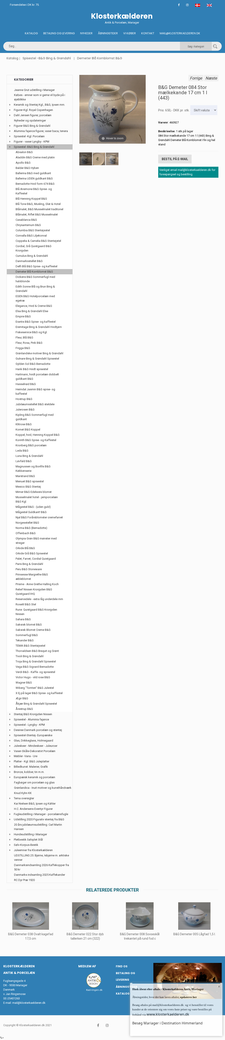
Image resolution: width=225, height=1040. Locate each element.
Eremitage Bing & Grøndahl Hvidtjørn (39, 327)
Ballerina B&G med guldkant (33, 173)
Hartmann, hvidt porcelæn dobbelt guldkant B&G (37, 376)
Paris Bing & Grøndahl (29, 564)
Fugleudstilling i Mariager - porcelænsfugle (41, 814)
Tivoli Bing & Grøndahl (30, 656)
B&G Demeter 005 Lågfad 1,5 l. (194, 934)
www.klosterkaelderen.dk (168, 1014)
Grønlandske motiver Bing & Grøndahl (39, 353)
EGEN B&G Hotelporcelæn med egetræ (35, 298)
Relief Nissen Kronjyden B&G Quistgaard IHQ (34, 591)
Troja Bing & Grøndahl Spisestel (36, 661)
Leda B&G (22, 450)
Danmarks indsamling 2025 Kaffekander (39, 874)
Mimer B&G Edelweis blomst (34, 492)
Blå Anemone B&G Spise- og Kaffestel (34, 191)
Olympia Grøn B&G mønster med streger (36, 540)
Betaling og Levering (59, 33)
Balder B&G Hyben (27, 168)
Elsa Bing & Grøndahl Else (32, 311)
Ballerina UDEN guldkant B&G (34, 178)
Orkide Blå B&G (25, 548)
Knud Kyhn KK (23, 793)
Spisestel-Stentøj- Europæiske (33, 735)
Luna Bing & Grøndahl (29, 456)
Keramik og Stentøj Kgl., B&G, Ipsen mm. (39, 104)
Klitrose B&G (24, 424)
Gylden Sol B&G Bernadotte (33, 363)
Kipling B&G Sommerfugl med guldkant (35, 417)
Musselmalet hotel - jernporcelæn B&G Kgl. (37, 499)
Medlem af (87, 966)
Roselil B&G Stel (26, 604)
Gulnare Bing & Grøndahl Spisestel (37, 358)
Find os (121, 966)
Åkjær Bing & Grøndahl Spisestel (36, 703)
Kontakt (147, 33)
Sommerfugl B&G (27, 635)
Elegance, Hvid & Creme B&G (34, 305)
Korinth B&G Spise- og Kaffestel (36, 440)
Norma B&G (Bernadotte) (31, 528)
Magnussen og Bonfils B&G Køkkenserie (33, 468)
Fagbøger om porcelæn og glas (34, 782)
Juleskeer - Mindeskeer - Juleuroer (35, 745)
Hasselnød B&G (26, 384)
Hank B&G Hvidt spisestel (32, 369)
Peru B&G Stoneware (29, 569)
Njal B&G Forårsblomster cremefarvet (39, 517)
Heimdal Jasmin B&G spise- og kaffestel (35, 391)
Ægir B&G (22, 698)
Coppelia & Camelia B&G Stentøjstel (38, 240)
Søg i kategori (196, 46)
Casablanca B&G (26, 219)
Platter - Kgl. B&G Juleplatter (31, 761)
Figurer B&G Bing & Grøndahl (32, 125)
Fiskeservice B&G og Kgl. (31, 332)
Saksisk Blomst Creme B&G (33, 629)
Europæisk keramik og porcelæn (34, 777)
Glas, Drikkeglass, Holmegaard (33, 740)
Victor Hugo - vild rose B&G (33, 677)
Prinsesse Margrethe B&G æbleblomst (32, 577)
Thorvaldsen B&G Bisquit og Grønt (37, 651)
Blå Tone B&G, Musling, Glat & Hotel (38, 204)
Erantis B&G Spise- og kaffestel (36, 321)
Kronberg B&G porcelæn (31, 445)
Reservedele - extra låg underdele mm (39, 599)
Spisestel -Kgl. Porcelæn (29, 136)
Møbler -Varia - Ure (25, 756)
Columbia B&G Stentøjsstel (33, 230)
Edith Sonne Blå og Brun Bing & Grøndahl (35, 289)
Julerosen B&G (25, 409)
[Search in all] (215, 46)
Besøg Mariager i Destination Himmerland (167, 1023)
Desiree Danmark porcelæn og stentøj (38, 730)
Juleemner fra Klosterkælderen (33, 850)
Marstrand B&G (25, 476)
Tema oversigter (24, 798)
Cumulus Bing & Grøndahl (32, 255)
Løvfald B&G (24, 461)
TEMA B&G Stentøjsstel (30, 645)
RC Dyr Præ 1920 (24, 880)
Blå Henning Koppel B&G (31, 198)
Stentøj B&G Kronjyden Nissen (33, 714)
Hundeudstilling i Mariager (30, 834)
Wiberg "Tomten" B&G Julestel (35, 687)
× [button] (219, 986)
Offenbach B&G (26, 533)
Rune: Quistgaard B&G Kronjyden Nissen (36, 612)
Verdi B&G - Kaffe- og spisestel (35, 672)
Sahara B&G (23, 619)
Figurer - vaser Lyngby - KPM (31, 141)
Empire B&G (23, 316)
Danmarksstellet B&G (29, 261)
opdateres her (188, 997)
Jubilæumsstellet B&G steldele (35, 404)
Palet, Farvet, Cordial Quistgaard (36, 558)
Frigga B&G (23, 348)
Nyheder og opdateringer (30, 120)
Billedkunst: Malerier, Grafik (31, 766)
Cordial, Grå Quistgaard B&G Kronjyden (33, 248)
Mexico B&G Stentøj (28, 486)
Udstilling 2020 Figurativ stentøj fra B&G (39, 819)
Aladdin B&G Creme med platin (35, 157)
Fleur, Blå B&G (24, 337)
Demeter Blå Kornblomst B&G (99, 58)
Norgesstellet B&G (27, 522)
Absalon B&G (24, 152)
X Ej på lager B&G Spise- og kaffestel (39, 693)
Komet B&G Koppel (28, 429)
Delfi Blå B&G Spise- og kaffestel (36, 266)
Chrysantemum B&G (28, 225)
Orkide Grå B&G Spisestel (32, 553)
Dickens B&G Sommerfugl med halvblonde (35, 279)
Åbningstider (108, 33)
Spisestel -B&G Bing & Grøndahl (47, 58)
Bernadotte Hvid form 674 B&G (35, 183)
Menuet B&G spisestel (30, 481)
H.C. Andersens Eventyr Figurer (33, 808)
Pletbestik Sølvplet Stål (28, 839)
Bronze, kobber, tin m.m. (29, 772)
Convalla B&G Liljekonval (31, 235)
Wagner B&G (24, 682)
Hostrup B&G (24, 399)
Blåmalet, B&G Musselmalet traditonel (39, 209)
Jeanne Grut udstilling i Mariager (34, 90)
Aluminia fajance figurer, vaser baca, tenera (41, 131)
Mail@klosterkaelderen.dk (180, 33)
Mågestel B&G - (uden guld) (33, 506)
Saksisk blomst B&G (29, 624)
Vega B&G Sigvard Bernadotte (35, 666)
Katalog (31, 33)
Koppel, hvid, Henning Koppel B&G (38, 434)
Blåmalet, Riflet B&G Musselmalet (37, 214)
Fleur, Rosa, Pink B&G (29, 342)
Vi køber (129, 33)
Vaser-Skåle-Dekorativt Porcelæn (34, 751)
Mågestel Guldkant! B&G (31, 512)
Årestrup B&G (24, 709)
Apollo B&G (23, 162)
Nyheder (86, 33)
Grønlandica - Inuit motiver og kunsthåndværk (42, 787)
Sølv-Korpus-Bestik (26, 844)
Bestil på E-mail (175, 159)
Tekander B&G (25, 640)
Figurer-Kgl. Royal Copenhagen (33, 110)
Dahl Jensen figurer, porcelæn (32, 115)
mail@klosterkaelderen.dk (28, 1002)
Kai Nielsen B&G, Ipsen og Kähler (35, 803)
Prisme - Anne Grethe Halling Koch (37, 584)
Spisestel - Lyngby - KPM (29, 724)
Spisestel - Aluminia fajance (31, 719)
